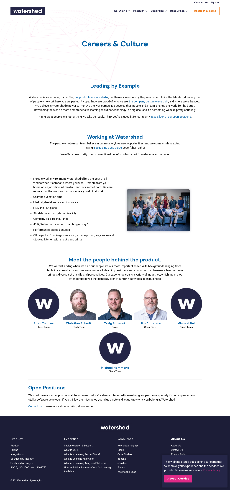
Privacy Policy (179, 454)
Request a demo (205, 11)
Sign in (215, 2)
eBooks (122, 458)
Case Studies (125, 454)
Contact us (201, 2)
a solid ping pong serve (107, 147)
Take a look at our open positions (171, 116)
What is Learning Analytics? (79, 458)
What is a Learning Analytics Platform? (85, 463)
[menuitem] (121, 11)
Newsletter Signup (128, 445)
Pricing (14, 449)
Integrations (17, 454)
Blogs (121, 449)
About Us (176, 445)
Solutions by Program (22, 463)
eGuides (122, 463)
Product (14, 445)
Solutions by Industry (22, 458)
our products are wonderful (91, 97)
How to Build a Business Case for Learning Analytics (87, 469)
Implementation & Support (78, 445)
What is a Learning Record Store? (82, 454)
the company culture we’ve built (148, 101)
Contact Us (177, 449)
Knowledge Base (127, 471)
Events (121, 467)
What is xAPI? (71, 449)
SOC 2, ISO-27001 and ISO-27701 (29, 467)
